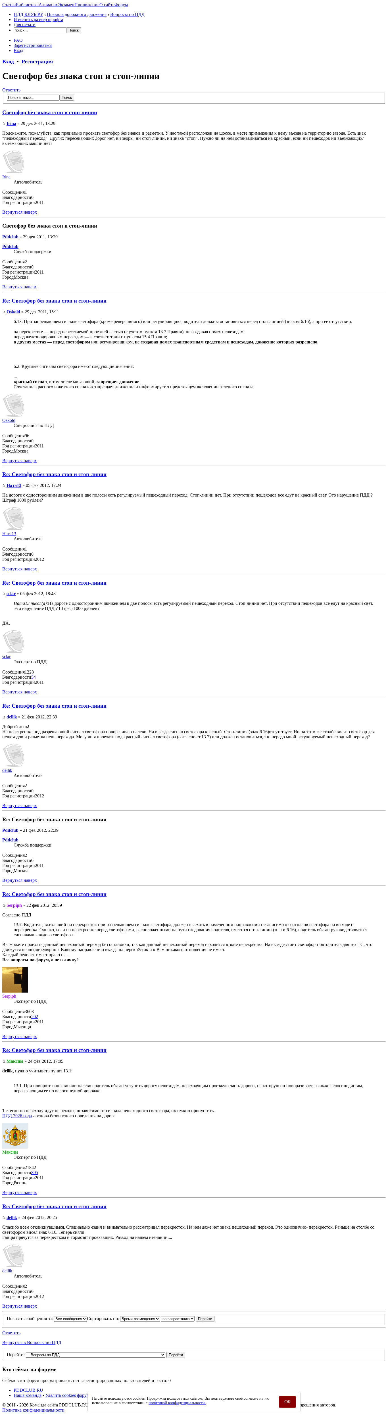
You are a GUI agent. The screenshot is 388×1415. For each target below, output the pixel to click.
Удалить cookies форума (68, 1395)
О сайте (106, 4)
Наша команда (27, 1395)
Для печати (25, 24)
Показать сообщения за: (30, 1318)
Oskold (13, 311)
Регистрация (37, 61)
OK (287, 1401)
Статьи (9, 4)
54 (33, 677)
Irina (11, 123)
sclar (11, 593)
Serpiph (14, 905)
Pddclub (10, 236)
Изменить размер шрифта (38, 19)
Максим (15, 1061)
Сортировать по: (103, 1318)
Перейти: (16, 1354)
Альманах (48, 4)
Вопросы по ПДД (127, 14)
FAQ (18, 40)
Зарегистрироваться (33, 45)
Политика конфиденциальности (33, 1410)
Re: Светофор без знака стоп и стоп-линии (54, 301)
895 (34, 1172)
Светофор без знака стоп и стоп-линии (49, 112)
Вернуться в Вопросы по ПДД (31, 1342)
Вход (18, 50)
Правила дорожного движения (77, 14)
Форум (121, 4)
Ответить (11, 89)
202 (34, 1016)
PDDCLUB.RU (28, 1390)
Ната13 (14, 485)
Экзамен (66, 4)
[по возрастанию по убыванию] (187, 1318)
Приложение (86, 4)
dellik (12, 716)
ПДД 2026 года (17, 1115)
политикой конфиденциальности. (177, 1403)
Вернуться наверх (19, 212)
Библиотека (27, 4)
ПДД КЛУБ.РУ (28, 14)
